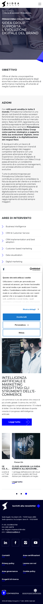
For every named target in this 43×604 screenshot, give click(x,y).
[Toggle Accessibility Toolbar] (3, 593)
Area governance (10, 571)
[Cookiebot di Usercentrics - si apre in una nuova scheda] (30, 269)
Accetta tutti (21, 317)
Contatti (6, 555)
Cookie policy (29, 571)
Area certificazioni (31, 555)
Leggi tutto (14, 422)
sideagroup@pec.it (13, 532)
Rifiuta (21, 333)
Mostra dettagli (29, 309)
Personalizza (20, 325)
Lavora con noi (29, 563)
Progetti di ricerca (10, 579)
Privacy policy (8, 563)
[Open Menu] (40, 4)
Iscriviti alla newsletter (24, 506)
